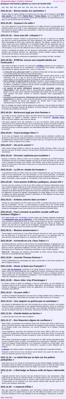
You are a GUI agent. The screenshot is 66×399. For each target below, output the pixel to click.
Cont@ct (20, 1)
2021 (7, 7)
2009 (55, 7)
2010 (51, 7)
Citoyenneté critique (8, 1)
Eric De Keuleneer (14, 269)
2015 (31, 7)
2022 (3, 7)
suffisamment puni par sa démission (18, 219)
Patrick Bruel (28, 16)
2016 (27, 7)
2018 (19, 7)
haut (2, 397)
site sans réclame (59, 1)
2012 (43, 7)
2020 (11, 7)
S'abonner (29, 1)
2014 (35, 7)
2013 (39, 7)
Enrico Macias (41, 16)
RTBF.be (40, 66)
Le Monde (5, 349)
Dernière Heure (58, 117)
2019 (15, 7)
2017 (23, 7)
